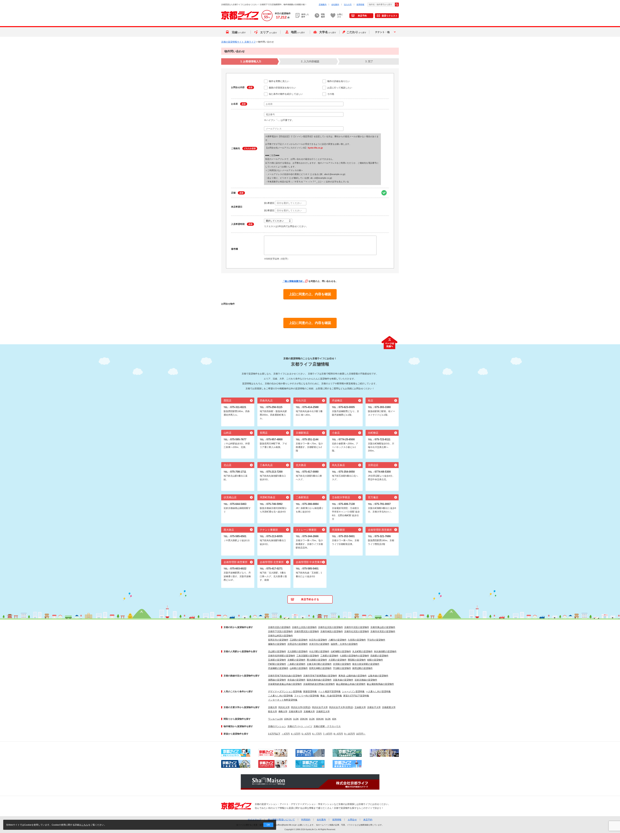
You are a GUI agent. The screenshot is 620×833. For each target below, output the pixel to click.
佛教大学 (282, 711)
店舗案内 (322, 4)
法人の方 (348, 4)
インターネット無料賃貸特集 (282, 700)
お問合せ (352, 819)
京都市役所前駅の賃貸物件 (281, 655)
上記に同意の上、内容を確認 (310, 294)
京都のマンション (277, 726)
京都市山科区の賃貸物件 (280, 635)
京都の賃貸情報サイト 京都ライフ (238, 42)
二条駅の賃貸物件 (296, 664)
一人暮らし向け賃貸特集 (378, 691)
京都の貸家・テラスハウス (327, 726)
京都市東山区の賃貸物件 (382, 627)
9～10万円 (349, 733)
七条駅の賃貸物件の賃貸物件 (354, 655)
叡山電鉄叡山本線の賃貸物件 (351, 684)
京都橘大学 (309, 711)
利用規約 (305, 819)
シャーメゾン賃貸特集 (353, 691)
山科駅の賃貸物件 (299, 668)
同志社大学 (284, 707)
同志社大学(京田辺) (301, 707)
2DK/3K (304, 719)
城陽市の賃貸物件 (277, 644)
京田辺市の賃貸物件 (297, 644)
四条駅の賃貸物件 (379, 655)
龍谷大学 (272, 711)
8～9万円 (338, 733)
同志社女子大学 (320, 707)
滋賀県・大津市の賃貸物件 (344, 644)
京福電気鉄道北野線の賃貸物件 (319, 684)
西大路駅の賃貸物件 (317, 660)
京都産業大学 (389, 707)
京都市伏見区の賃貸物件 (382, 631)
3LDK (328, 719)
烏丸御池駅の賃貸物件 (385, 651)
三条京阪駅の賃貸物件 (307, 655)
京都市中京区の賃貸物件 (356, 627)
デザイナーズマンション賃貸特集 (285, 691)
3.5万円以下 (274, 733)
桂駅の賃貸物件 (375, 660)
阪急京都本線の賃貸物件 (319, 680)
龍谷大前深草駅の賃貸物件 (365, 664)
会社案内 (335, 4)
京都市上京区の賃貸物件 (304, 627)
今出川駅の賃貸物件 (319, 651)
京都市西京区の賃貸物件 (306, 631)
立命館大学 (360, 707)
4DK (334, 719)
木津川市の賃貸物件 (319, 644)
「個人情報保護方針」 (293, 281)
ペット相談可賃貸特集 (329, 691)
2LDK (312, 719)
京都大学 (272, 707)
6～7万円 (317, 733)
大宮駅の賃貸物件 (337, 660)
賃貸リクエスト (390, 15)
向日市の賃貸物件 (318, 640)
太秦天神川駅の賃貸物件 (319, 664)
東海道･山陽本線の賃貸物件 (352, 675)
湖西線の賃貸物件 (277, 680)
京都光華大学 (295, 711)
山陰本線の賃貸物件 (378, 675)
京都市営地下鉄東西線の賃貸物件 (320, 675)
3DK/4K (320, 719)
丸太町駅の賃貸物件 (362, 651)
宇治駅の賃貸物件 (342, 668)
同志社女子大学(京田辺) (341, 707)
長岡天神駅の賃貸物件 (320, 668)
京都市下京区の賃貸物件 (280, 631)
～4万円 (286, 733)
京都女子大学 (374, 707)
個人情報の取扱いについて (281, 819)
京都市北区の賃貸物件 (279, 627)
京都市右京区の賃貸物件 (356, 631)
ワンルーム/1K (275, 719)
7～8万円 (327, 733)
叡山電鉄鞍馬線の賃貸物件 (380, 684)
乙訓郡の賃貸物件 (299, 640)
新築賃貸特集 (310, 691)
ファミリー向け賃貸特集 (306, 695)
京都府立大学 (323, 711)
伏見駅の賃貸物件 (342, 664)
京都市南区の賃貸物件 (331, 631)
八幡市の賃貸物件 (337, 640)
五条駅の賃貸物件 (277, 660)
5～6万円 (306, 733)
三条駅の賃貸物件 (329, 655)
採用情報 (360, 4)
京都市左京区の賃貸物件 (330, 627)
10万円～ (361, 733)
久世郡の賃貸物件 (357, 640)
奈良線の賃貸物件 (296, 680)
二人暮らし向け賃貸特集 (280, 695)
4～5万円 (295, 733)
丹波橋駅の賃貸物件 (278, 668)
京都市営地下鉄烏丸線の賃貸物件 (285, 675)
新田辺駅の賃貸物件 (362, 668)
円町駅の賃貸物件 (277, 664)
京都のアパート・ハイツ (299, 726)
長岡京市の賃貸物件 (278, 640)
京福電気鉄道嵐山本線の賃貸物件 (285, 684)
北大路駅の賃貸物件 (297, 651)
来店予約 (362, 15)
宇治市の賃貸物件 (376, 640)
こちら (84, 824)
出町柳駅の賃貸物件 (341, 651)
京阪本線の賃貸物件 (343, 680)
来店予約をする (310, 599)
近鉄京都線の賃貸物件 (366, 680)
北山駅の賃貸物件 (277, 651)
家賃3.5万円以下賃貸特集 (356, 695)
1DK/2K (288, 719)
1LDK (296, 719)
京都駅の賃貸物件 (296, 660)
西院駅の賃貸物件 (357, 660)
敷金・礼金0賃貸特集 (331, 695)
